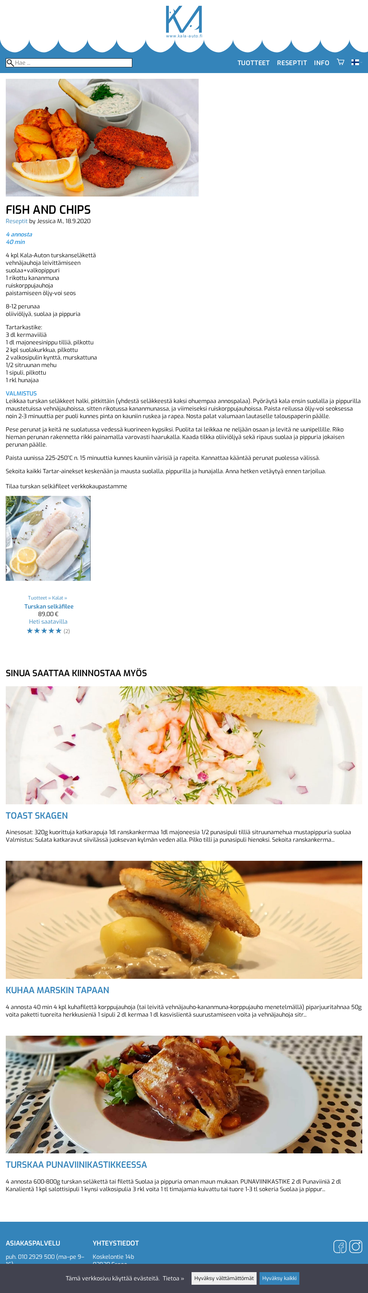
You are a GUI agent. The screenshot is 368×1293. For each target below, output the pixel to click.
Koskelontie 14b (113, 1257)
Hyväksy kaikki (279, 1278)
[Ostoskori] (340, 63)
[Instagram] (355, 1247)
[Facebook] (340, 1247)
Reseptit (292, 63)
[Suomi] (356, 63)
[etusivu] (184, 35)
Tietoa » (173, 1278)
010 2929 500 (36, 1257)
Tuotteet (254, 63)
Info (321, 63)
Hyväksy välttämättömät (224, 1278)
